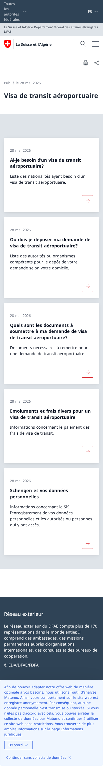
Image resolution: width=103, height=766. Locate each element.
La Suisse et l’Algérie (34, 44)
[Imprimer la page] (85, 62)
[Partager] (96, 62)
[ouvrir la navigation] (95, 44)
